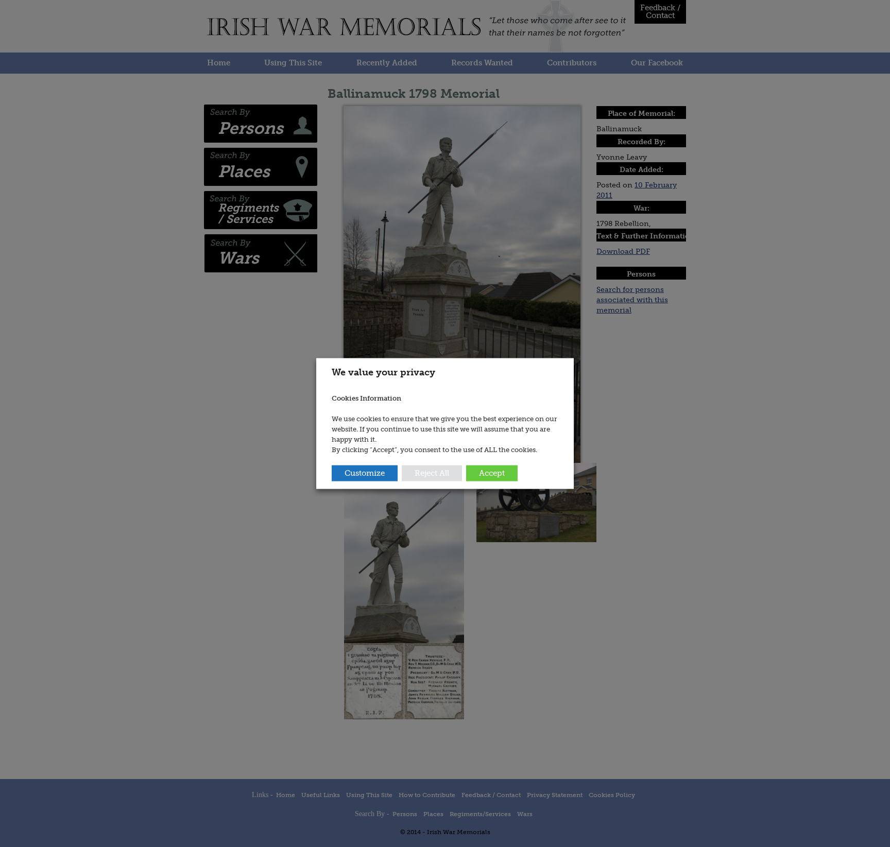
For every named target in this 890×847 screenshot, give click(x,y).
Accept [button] (492, 473)
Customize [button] (365, 473)
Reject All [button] (432, 473)
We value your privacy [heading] (383, 371)
